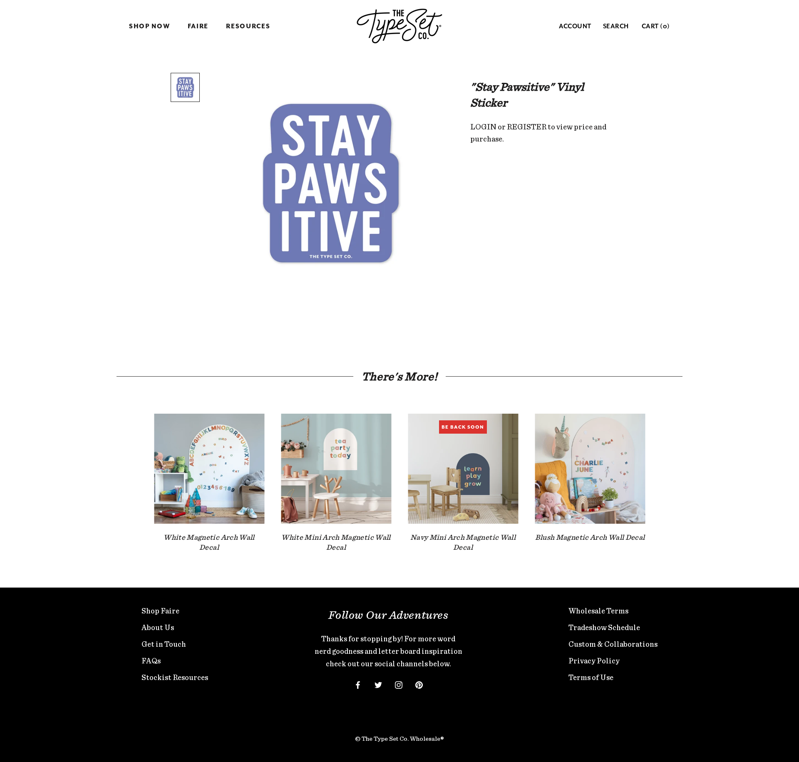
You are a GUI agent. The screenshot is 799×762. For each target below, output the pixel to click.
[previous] (134, 474)
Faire (198, 26)
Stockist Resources (174, 677)
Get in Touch (163, 644)
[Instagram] (398, 684)
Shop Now (149, 26)
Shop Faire (160, 610)
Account (575, 26)
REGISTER (526, 126)
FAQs (151, 660)
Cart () (656, 26)
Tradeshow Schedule (604, 627)
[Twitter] (378, 684)
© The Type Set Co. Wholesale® (399, 738)
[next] (664, 474)
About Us (157, 627)
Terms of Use (590, 677)
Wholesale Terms (598, 610)
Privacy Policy (594, 660)
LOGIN (483, 126)
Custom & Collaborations (613, 644)
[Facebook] (358, 684)
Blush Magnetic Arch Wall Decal (590, 537)
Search (616, 26)
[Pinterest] (419, 684)
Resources (248, 26)
